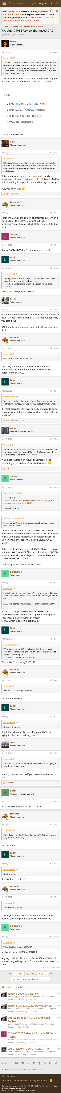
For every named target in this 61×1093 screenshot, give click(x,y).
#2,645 (57, 268)
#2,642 (57, 152)
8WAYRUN (33, 1090)
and (11, 194)
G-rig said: (7, 588)
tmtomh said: (9, 274)
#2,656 (57, 801)
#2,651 (57, 582)
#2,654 (57, 716)
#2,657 (57, 824)
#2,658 (57, 863)
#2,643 (57, 212)
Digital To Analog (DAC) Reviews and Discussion (34, 996)
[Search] (57, 3)
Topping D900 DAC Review (23, 993)
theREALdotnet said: (12, 518)
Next (41, 973)
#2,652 (57, 639)
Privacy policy (36, 1080)
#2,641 (57, 52)
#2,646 (57, 309)
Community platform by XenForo (25, 1086)
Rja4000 (11, 1039)
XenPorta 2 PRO (8, 1090)
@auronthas (21, 523)
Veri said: (7, 445)
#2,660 (57, 936)
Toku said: (7, 58)
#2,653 (57, 680)
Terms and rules (21, 1080)
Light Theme (10, 1076)
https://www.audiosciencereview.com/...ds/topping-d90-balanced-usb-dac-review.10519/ (28, 501)
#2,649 (57, 439)
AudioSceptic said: (11, 493)
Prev (19, 973)
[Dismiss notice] (56, 11)
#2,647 (57, 348)
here (37, 17)
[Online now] (7, 207)
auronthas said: (10, 644)
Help (46, 1080)
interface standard (32, 175)
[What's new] (51, 3)
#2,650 (57, 487)
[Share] (51, 52)
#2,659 (57, 897)
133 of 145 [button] (30, 973)
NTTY (10, 1051)
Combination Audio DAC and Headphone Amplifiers (36, 1008)
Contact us (7, 1080)
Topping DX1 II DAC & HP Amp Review (30, 1005)
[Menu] (4, 3)
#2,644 (57, 245)
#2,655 (57, 753)
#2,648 (57, 391)
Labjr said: (7, 354)
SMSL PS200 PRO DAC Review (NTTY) (29, 1048)
